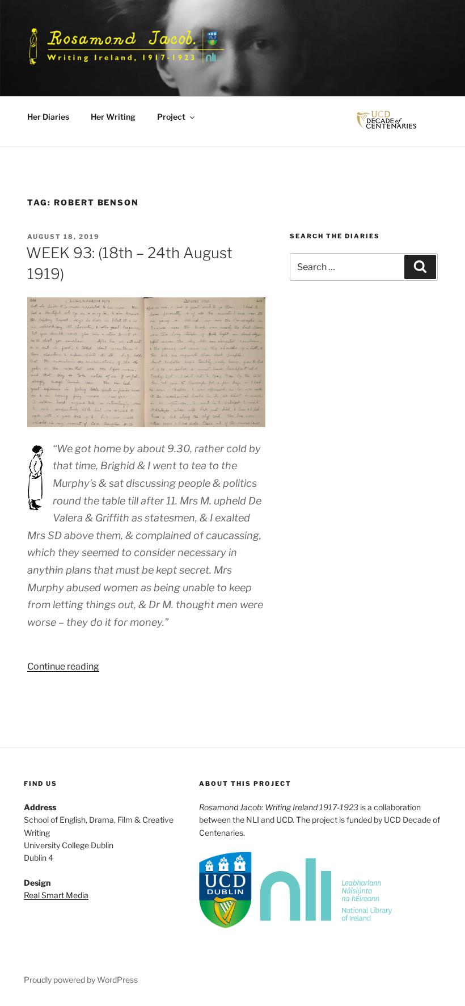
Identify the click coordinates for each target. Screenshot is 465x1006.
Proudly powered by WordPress (81, 979)
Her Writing (113, 116)
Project (171, 116)
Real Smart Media (56, 895)
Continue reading (63, 666)
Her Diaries (48, 116)
